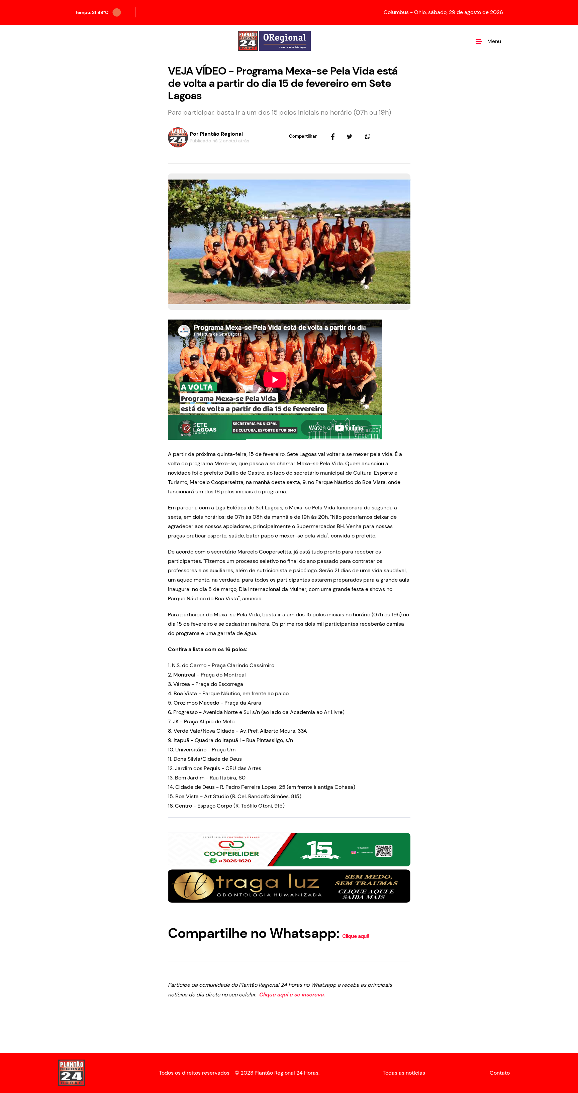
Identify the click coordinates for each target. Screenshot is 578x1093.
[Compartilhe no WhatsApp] (368, 136)
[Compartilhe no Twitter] (350, 136)
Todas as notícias (404, 1073)
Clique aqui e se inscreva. (291, 994)
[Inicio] (274, 41)
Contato (500, 1073)
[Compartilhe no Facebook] (333, 136)
